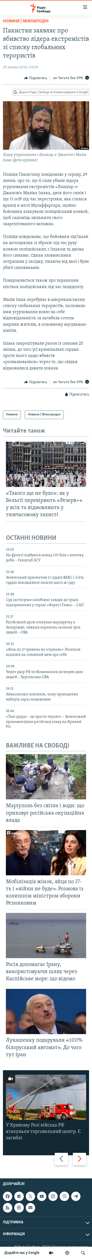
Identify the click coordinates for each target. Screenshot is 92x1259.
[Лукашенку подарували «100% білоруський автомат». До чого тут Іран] (46, 1011)
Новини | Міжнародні (26, 21)
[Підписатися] (30, 1207)
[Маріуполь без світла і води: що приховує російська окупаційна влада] (46, 776)
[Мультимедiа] (51, 1253)
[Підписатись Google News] (19, 1196)
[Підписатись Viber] (64, 1196)
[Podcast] (19, 1207)
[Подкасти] (67, 1253)
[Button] (35, 78)
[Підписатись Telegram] (75, 1196)
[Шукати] (83, 1253)
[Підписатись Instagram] (53, 1196)
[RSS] (7, 1207)
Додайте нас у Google (21, 1253)
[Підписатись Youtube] (41, 1196)
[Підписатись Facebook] (7, 1196)
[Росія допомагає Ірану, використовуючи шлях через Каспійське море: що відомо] (46, 935)
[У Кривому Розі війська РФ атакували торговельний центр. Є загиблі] (46, 1097)
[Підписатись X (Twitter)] (30, 1196)
